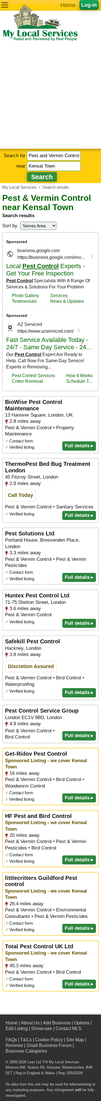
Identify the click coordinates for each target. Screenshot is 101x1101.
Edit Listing (17, 1028)
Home (68, 5)
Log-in (89, 5)
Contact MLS (68, 1028)
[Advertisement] (50, 95)
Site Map (75, 1039)
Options (81, 1022)
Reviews (14, 1045)
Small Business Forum (49, 1045)
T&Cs (26, 1039)
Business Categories (26, 1051)
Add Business (57, 1022)
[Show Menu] (4, 5)
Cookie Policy (49, 1039)
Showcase (41, 1028)
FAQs (11, 1039)
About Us (30, 1022)
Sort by (9, 225)
